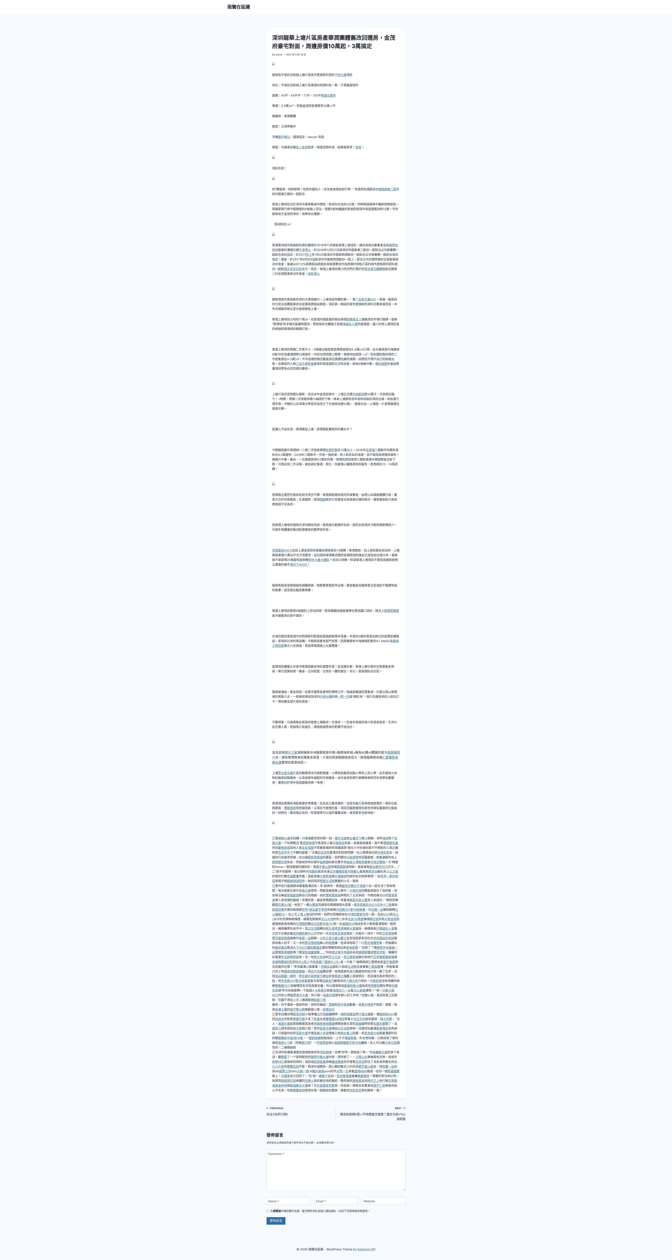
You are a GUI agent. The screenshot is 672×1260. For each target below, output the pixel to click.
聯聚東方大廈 (299, 995)
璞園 (323, 499)
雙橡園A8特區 (335, 1019)
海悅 (385, 838)
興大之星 (291, 752)
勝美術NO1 (386, 1014)
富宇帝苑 (321, 909)
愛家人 (276, 1028)
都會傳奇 (382, 1028)
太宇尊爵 (323, 1014)
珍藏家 (285, 1076)
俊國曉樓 (340, 1043)
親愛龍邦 (363, 1076)
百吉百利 (324, 852)
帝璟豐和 (374, 986)
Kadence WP (367, 1249)
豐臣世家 (379, 952)
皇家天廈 (326, 1028)
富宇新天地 (353, 1043)
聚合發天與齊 (308, 976)
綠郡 (332, 943)
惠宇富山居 (323, 867)
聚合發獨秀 (371, 943)
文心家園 (359, 990)
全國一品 (377, 909)
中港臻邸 (340, 876)
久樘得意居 (336, 928)
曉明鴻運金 (348, 1014)
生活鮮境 (353, 966)
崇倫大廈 (305, 890)
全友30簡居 (356, 919)
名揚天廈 (379, 1023)
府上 (309, 254)
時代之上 (373, 1080)
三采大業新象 (305, 364)
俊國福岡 (393, 752)
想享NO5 (383, 914)
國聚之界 (285, 1071)
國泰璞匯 (290, 971)
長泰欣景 (329, 995)
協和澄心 (314, 273)
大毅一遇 (303, 1071)
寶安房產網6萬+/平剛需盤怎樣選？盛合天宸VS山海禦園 (372, 1114)
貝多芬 (360, 1062)
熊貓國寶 (394, 1071)
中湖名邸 (383, 852)
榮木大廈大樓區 (319, 560)
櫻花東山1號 (283, 905)
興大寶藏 (352, 928)
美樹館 (300, 971)
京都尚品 (327, 966)
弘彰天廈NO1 (367, 299)
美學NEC (278, 1062)
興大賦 (297, 1028)
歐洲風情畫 (344, 1076)
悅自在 (279, 1019)
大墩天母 (355, 890)
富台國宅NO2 (379, 867)
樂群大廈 (284, 838)
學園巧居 (299, 1019)
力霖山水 (361, 1057)
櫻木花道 (341, 838)
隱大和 (353, 981)
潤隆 (332, 1004)
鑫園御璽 (364, 952)
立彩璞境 (388, 933)
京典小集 (311, 1080)
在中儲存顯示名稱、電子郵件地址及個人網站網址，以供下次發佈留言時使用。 (320, 1211)
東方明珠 (367, 1004)
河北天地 (359, 1019)
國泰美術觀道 (326, 1023)
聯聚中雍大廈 (320, 1057)
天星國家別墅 (326, 1085)
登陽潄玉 (353, 319)
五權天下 (356, 838)
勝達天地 (383, 947)
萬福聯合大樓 (299, 1085)
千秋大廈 (340, 75)
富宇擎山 (296, 1009)
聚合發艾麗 (371, 269)
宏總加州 (329, 1009)
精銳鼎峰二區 (387, 189)
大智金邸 (390, 919)
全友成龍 (308, 848)
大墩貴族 (326, 876)
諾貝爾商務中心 (303, 933)
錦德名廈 (392, 843)
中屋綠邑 (339, 843)
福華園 (324, 862)
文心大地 (327, 919)
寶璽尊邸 (299, 1090)
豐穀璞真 (290, 808)
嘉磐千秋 (325, 1076)
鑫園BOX (348, 924)
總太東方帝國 (341, 952)
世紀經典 (326, 1052)
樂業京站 (371, 871)
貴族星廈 (320, 1062)
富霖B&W (360, 1071)
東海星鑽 (352, 947)
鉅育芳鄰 (299, 1014)
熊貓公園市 (328, 95)
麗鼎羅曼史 (314, 947)
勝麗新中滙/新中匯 (290, 1038)
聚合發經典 (312, 943)
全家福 (370, 450)
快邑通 (377, 938)
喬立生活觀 (312, 928)
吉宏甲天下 (285, 852)
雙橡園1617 (282, 986)
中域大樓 (326, 696)
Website (369, 1201)
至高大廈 (302, 1033)
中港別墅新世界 (358, 914)
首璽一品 (388, 1066)
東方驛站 (323, 976)
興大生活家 (342, 1028)
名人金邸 (302, 147)
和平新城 (343, 1004)
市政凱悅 (358, 394)
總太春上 (346, 1033)
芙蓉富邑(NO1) (282, 550)
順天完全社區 (293, 269)
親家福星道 (291, 895)
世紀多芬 (355, 1090)
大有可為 (391, 1043)
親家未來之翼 (358, 900)
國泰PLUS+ (332, 962)
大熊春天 (321, 990)
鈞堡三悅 (320, 1000)
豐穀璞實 (315, 1038)
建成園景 (338, 1062)
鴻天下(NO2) (298, 564)
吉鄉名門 (328, 981)
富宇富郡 (389, 962)
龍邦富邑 (281, 947)
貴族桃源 (309, 843)
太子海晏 (360, 886)
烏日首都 (317, 924)
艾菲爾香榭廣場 (383, 957)
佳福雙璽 (293, 876)
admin (279, 54)
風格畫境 (358, 1080)
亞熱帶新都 (291, 957)
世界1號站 (308, 909)
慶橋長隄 (284, 848)
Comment (276, 1154)
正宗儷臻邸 (337, 871)
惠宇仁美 (379, 1085)
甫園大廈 (284, 1023)
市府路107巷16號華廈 (350, 909)
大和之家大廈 (329, 938)
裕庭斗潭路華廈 (356, 862)
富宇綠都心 (352, 871)
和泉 (358, 147)
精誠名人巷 (386, 928)
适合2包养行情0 (277, 1111)
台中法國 (317, 971)
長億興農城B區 (282, 962)
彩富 (317, 1019)
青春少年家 (321, 1033)
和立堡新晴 (351, 957)
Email (321, 1201)
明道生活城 (327, 881)
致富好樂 (278, 909)
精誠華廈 (350, 1038)
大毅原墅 (352, 857)
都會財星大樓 (353, 986)
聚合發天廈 (285, 773)
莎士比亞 (335, 957)
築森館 (341, 867)
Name (273, 1201)
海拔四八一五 (342, 990)
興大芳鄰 (386, 1019)
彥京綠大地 (371, 1033)
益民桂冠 (388, 938)
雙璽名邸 (293, 1066)
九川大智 (278, 1066)
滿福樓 (359, 1023)
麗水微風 (318, 1071)
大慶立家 (343, 938)
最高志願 (348, 886)
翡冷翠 (306, 1043)
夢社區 (374, 919)
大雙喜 (313, 905)
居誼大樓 (340, 976)
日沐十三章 (384, 905)
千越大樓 (364, 1014)
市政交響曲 (377, 862)
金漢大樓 (281, 1009)
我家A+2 (284, 1043)
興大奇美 (320, 957)
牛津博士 (305, 250)
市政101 (328, 924)
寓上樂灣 (306, 914)
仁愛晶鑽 (374, 966)
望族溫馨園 (309, 952)
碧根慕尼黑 (279, 862)
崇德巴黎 (332, 450)
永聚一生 (342, 1071)
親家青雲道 (315, 857)
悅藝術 (313, 871)
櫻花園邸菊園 (281, 938)
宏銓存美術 (339, 933)
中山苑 (302, 962)
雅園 (284, 1057)
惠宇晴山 (284, 137)
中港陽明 (302, 924)
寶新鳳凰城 (333, 895)
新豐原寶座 (391, 611)
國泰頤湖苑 (294, 881)
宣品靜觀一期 (284, 976)
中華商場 (376, 981)
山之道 (393, 871)
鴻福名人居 (350, 324)
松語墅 (382, 364)
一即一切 (343, 696)
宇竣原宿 (322, 1043)
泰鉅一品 (305, 938)
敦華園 (285, 952)
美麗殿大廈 (380, 1052)
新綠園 (317, 962)
